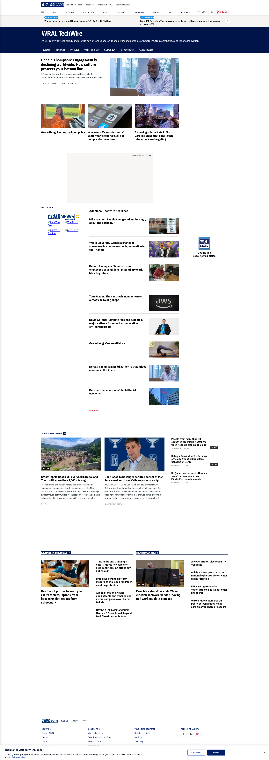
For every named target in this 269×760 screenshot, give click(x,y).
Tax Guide (74, 50)
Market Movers (146, 50)
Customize (196, 752)
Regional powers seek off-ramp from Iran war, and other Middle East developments (189, 476)
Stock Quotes (127, 50)
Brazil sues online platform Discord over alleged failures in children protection (114, 582)
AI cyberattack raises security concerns (208, 563)
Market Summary (92, 50)
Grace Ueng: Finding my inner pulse (63, 132)
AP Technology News (54, 553)
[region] (134, 752)
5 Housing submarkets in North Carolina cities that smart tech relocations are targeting (154, 135)
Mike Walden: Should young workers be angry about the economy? (117, 221)
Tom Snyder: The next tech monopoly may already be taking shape (115, 298)
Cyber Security (146, 553)
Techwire (60, 50)
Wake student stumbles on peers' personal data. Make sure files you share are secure (208, 603)
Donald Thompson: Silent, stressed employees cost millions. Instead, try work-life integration (116, 269)
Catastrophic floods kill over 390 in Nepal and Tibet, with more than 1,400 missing (69, 478)
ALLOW (216, 752)
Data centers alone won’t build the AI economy (112, 391)
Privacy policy (18, 757)
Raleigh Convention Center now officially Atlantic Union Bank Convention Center (189, 459)
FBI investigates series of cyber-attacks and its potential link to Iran (209, 589)
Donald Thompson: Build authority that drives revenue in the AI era (117, 368)
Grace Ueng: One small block (107, 343)
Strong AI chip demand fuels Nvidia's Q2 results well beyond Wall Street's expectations (114, 613)
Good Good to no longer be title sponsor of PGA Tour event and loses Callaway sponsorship (134, 478)
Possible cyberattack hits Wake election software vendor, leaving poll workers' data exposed (158, 595)
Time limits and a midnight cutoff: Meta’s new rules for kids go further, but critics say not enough (113, 566)
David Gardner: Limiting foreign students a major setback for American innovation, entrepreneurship (116, 323)
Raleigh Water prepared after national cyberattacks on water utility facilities (209, 575)
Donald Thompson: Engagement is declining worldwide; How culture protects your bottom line (69, 64)
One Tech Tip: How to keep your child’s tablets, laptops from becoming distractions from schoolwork (62, 596)
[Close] (264, 752)
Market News (110, 50)
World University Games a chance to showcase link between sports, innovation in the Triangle (117, 246)
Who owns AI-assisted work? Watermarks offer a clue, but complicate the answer (106, 135)
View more (94, 410)
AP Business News (52, 433)
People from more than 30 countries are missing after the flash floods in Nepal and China (189, 441)
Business (47, 50)
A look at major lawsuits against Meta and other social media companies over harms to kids (113, 597)
